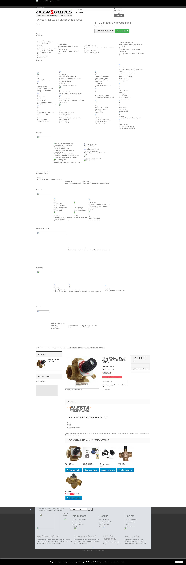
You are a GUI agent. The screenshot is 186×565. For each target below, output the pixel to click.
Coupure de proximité (124, 97)
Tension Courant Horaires (102, 119)
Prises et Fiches (63, 121)
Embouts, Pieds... (63, 49)
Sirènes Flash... (123, 82)
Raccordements (88, 161)
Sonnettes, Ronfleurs (65, 123)
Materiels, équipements (75, 290)
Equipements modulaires (102, 76)
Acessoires (86, 181)
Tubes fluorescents (79, 207)
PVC (85, 156)
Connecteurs (40, 98)
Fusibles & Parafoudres (101, 107)
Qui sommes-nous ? (131, 519)
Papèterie (107, 289)
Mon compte (102, 527)
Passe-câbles (41, 54)
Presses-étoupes (123, 80)
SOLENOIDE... (88, 464)
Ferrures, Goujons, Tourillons (45, 42)
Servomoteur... (105, 464)
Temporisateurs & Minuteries (103, 85)
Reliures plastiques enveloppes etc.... (115, 290)
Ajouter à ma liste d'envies (140, 369)
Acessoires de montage (66, 114)
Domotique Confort (64, 92)
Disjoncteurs (62, 74)
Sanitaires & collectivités (126, 42)
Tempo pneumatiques (43, 121)
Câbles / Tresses (123, 124)
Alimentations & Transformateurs (98, 206)
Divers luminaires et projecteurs (62, 221)
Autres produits (123, 130)
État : (103, 369)
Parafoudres (98, 111)
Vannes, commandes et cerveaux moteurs (66, 157)
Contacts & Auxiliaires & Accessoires (69, 78)
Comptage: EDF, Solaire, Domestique (69, 118)
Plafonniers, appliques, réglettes (63, 217)
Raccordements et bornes (44, 102)
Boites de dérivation (64, 116)
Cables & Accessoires (74, 250)
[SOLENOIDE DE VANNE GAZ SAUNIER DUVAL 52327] (91, 453)
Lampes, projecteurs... (95, 220)
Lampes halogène (59, 209)
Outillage (53, 325)
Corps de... (69, 492)
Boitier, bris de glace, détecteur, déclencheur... (50, 179)
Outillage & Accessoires (58, 323)
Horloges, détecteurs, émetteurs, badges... (71, 93)
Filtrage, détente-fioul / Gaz (61, 148)
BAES (120, 92)
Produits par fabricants (105, 521)
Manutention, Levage (72, 325)
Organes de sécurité (124, 90)
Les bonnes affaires (94, 218)
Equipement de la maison (66, 112)
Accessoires (40, 47)
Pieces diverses (58, 152)
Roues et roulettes (42, 57)
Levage (69, 327)
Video (104, 248)
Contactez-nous (40, 7)
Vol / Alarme (68, 181)
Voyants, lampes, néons (101, 123)
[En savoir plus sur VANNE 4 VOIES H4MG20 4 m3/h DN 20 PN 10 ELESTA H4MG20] (41, 364)
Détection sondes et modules (127, 73)
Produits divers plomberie (91, 151)
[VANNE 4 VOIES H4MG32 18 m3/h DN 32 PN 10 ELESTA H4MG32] (74, 453)
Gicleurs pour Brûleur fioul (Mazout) (64, 150)
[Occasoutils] (54, 13)
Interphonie (86, 248)
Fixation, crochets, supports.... (92, 52)
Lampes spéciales (59, 210)
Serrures (121, 55)
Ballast (91, 209)
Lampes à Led (58, 203)
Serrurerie (121, 48)
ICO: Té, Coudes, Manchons (127, 128)
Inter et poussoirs (64, 119)
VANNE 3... (121, 464)
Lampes (56, 202)
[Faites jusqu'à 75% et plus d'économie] (93, 3)
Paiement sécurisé (77, 521)
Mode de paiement (104, 524)
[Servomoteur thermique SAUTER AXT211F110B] (108, 453)
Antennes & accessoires (44, 80)
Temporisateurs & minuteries (103, 121)
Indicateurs (98, 118)
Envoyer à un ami (110, 386)
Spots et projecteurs (59, 219)
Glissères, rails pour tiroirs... (45, 52)
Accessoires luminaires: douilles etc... (99, 204)
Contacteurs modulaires (101, 78)
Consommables (62, 44)
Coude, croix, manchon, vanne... (93, 158)
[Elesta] (106, 372)
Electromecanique (64, 98)
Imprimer (107, 389)
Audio (69, 248)
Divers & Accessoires (125, 99)
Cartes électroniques (59, 147)
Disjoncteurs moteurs (65, 81)
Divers (96, 87)
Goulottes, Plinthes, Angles (126, 126)
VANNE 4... (69, 464)
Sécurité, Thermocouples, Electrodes (64, 154)
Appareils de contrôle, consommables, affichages (96, 183)
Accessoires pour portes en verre (46, 49)
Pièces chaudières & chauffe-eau (63, 145)
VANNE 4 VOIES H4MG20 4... (53, 360)
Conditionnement (85, 327)
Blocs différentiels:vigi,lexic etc (68, 76)
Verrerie (76, 215)
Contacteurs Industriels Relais (45, 112)
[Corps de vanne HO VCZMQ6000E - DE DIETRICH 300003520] (74, 480)
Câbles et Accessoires (60, 291)
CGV (126, 524)
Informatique (57, 288)
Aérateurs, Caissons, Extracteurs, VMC (130, 118)
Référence (105, 366)
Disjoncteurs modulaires (66, 80)
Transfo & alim (123, 107)
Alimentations (122, 109)
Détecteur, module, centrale (73, 183)
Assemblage (40, 40)
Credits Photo (76, 527)
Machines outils (55, 328)
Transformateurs (123, 111)
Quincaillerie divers (42, 55)
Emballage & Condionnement (88, 325)
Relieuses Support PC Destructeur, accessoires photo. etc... (86, 291)
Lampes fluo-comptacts (60, 207)
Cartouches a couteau (101, 109)
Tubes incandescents (80, 210)
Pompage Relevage (89, 146)
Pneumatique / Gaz (59, 161)
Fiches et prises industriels (126, 76)
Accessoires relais (42, 114)
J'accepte (179, 562)
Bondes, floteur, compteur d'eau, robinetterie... (97, 153)
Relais (39, 118)
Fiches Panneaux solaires (102, 95)
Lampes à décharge (59, 205)
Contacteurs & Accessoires (45, 116)
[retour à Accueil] (38, 348)
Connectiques (41, 97)
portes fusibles (99, 112)
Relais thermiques (42, 119)
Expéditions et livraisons (79, 519)
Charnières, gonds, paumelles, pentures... (130, 49)
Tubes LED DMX (78, 209)
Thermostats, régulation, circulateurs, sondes (66, 155)
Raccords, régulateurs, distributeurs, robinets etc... (68, 162)
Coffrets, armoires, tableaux (45, 88)
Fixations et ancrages (90, 50)
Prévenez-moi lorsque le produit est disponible (115, 385)
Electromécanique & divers (126, 75)
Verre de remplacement (80, 217)
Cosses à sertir (41, 100)
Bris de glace (122, 94)
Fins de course (123, 78)
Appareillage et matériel (60, 290)
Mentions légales (130, 521)
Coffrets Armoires (42, 86)
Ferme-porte (122, 51)
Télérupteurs (98, 83)
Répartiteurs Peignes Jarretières (46, 104)
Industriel (121, 68)
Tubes (75, 205)
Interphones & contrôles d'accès (92, 250)
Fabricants (43, 376)
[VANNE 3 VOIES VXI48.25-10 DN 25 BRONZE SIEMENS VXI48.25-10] (125, 453)
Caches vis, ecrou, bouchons (45, 50)
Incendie (39, 178)
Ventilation (121, 116)
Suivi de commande (77, 524)
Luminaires (57, 215)
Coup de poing (123, 95)
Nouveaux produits (104, 519)
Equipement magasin (90, 45)
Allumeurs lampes (94, 208)
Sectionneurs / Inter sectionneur (68, 85)
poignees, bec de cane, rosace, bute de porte (131, 53)
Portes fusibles (99, 81)
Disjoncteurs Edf (64, 83)
